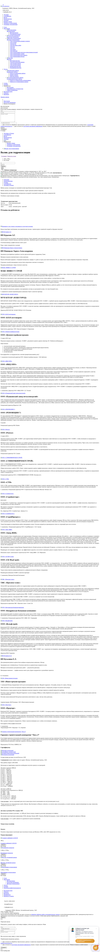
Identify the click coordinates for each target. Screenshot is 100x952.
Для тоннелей (13, 51)
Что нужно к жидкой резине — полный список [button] (84, 941)
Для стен (12, 48)
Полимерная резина (15, 34)
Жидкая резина (11, 881)
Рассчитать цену (8, 890)
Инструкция (10, 87)
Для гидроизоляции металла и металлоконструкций (24, 52)
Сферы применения (12, 90)
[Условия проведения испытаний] (10, 753)
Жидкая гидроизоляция (13, 883)
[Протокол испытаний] (7, 750)
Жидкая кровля (14, 32)
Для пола (12, 46)
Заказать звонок (5, 97)
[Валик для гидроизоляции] (11, 148)
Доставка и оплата (9, 185)
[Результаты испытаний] (7, 754)
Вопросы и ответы (9, 896)
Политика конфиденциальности (12, 888)
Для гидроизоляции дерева (17, 53)
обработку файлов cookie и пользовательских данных (45, 914)
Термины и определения (13, 144)
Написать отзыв (12, 156)
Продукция (7, 101)
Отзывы (6, 182)
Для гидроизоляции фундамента (18, 55)
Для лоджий (13, 42)
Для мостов (13, 44)
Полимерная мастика (15, 67)
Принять (3, 917)
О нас (5, 878)
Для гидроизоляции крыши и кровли (20, 41)
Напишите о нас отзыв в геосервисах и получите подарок (17, 226)
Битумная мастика (15, 60)
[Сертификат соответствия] (8, 752)
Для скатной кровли (15, 65)
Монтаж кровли (14, 76)
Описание (6, 179)
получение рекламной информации (32, 126)
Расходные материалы (10, 102)
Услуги (6, 885)
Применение (7, 894)
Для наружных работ (15, 45)
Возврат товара (11, 143)
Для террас (13, 49)
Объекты (6, 892)
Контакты (6, 893)
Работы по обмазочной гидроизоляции (20, 80)
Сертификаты (7, 184)
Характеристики (8, 181)
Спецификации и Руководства (15, 88)
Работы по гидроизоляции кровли (19, 81)
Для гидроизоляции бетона (17, 56)
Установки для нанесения (13, 146)
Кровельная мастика (15, 66)
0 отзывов (4, 156)
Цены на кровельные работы (17, 73)
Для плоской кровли (15, 63)
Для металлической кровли (17, 62)
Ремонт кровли (14, 74)
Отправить (3, 129)
